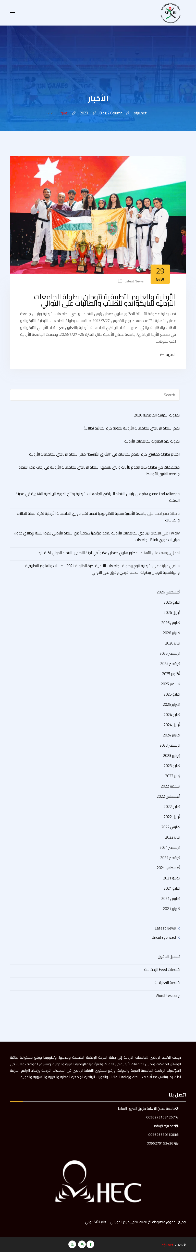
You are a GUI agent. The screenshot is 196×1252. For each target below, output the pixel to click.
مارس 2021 (170, 898)
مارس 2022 (170, 827)
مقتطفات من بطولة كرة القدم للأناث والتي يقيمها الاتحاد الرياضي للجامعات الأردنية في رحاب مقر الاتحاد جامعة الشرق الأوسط (99, 470)
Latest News (134, 281)
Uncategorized (164, 937)
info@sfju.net (164, 1126)
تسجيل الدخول (169, 956)
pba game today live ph (161, 493)
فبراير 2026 (171, 633)
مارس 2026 (170, 622)
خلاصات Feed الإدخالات (162, 969)
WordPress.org (168, 995)
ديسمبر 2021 (170, 847)
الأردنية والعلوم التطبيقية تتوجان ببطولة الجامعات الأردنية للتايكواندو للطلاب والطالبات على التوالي (105, 300)
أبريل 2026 (172, 612)
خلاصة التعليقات (167, 982)
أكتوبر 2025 (171, 673)
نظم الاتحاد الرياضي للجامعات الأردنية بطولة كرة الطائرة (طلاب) (132, 428)
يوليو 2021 (171, 878)
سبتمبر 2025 (170, 684)
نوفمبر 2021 (170, 857)
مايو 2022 (172, 806)
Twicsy (174, 533)
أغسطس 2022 (168, 796)
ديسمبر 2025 (170, 653)
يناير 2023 (172, 776)
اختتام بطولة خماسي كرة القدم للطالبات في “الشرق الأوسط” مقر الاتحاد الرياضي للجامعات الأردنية (104, 454)
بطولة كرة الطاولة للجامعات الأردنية (152, 441)
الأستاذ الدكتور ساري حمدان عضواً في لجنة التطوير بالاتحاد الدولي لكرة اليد (94, 552)
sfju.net (167, 1245)
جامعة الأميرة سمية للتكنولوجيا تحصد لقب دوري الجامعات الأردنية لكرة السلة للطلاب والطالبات (98, 517)
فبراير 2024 (171, 735)
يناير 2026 (172, 643)
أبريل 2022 (172, 816)
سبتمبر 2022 (170, 786)
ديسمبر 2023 (170, 745)
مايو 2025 (172, 694)
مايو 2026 (172, 602)
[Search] (16, 395)
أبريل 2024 (172, 725)
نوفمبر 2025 (170, 663)
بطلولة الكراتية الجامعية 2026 (157, 415)
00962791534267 (161, 1117)
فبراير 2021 (171, 908)
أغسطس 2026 (168, 592)
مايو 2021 (172, 888)
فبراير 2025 (171, 704)
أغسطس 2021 (168, 868)
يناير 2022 (172, 837)
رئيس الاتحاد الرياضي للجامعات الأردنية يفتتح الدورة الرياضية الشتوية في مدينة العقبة (98, 497)
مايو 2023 (172, 765)
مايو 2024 (172, 714)
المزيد (171, 354)
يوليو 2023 (171, 755)
